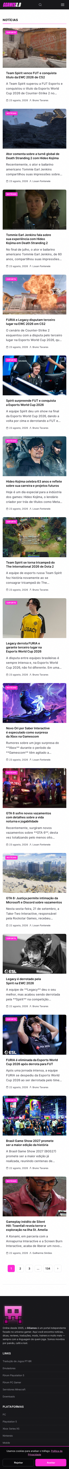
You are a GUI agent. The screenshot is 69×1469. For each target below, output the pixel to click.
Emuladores (9, 1368)
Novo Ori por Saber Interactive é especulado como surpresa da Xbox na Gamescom (28, 732)
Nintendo (8, 1435)
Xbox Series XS (11, 1428)
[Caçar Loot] (40, 4)
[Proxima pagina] (57, 1268)
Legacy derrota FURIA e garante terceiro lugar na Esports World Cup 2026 (24, 647)
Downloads (9, 1396)
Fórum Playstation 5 (13, 1375)
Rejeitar (18, 1462)
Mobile (6, 1442)
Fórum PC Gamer (12, 1382)
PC (4, 1414)
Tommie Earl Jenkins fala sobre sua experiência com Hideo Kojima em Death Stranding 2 (28, 239)
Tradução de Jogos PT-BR (17, 1361)
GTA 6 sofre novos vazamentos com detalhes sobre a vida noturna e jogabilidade (28, 817)
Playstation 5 (10, 1421)
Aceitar (51, 1462)
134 (47, 1268)
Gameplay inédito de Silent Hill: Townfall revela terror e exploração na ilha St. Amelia (27, 1226)
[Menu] (62, 4)
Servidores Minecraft (14, 1389)
